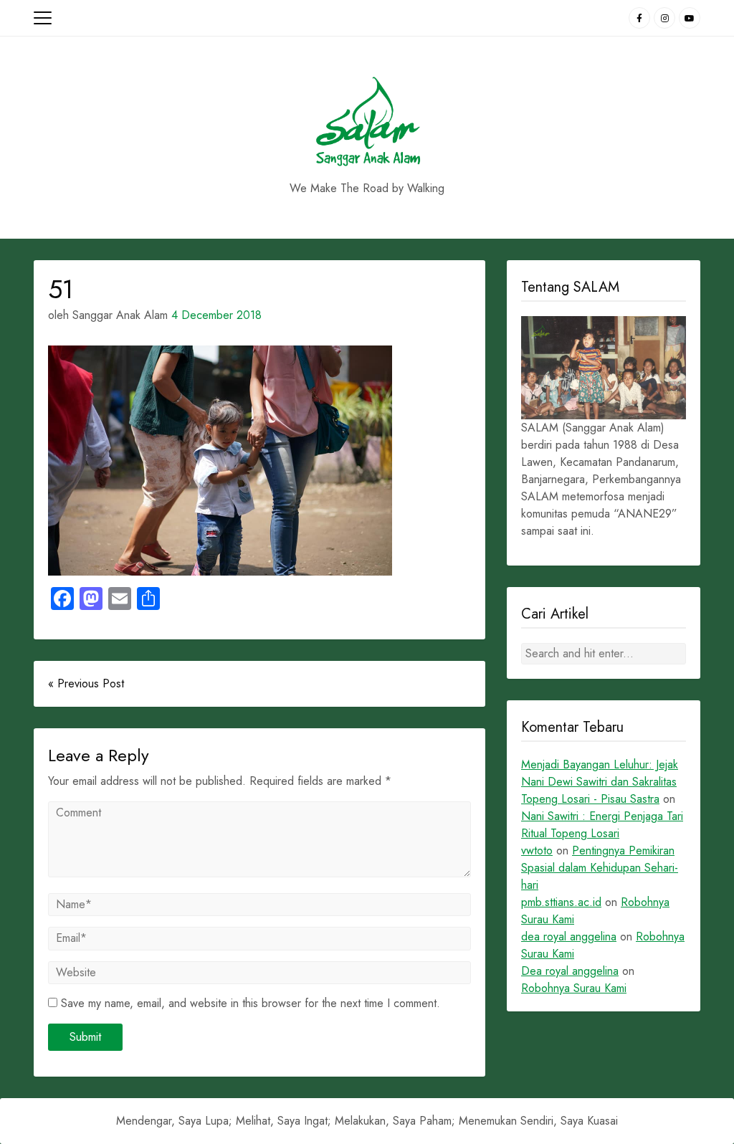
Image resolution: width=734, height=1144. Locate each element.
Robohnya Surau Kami (573, 988)
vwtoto (537, 850)
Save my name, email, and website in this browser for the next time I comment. (250, 1003)
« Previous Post (86, 683)
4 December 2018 (216, 315)
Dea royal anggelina (570, 971)
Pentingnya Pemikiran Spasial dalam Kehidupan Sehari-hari (599, 867)
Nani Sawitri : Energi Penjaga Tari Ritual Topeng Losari (602, 825)
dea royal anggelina (568, 936)
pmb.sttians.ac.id (561, 902)
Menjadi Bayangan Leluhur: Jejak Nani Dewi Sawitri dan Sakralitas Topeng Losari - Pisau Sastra (599, 781)
